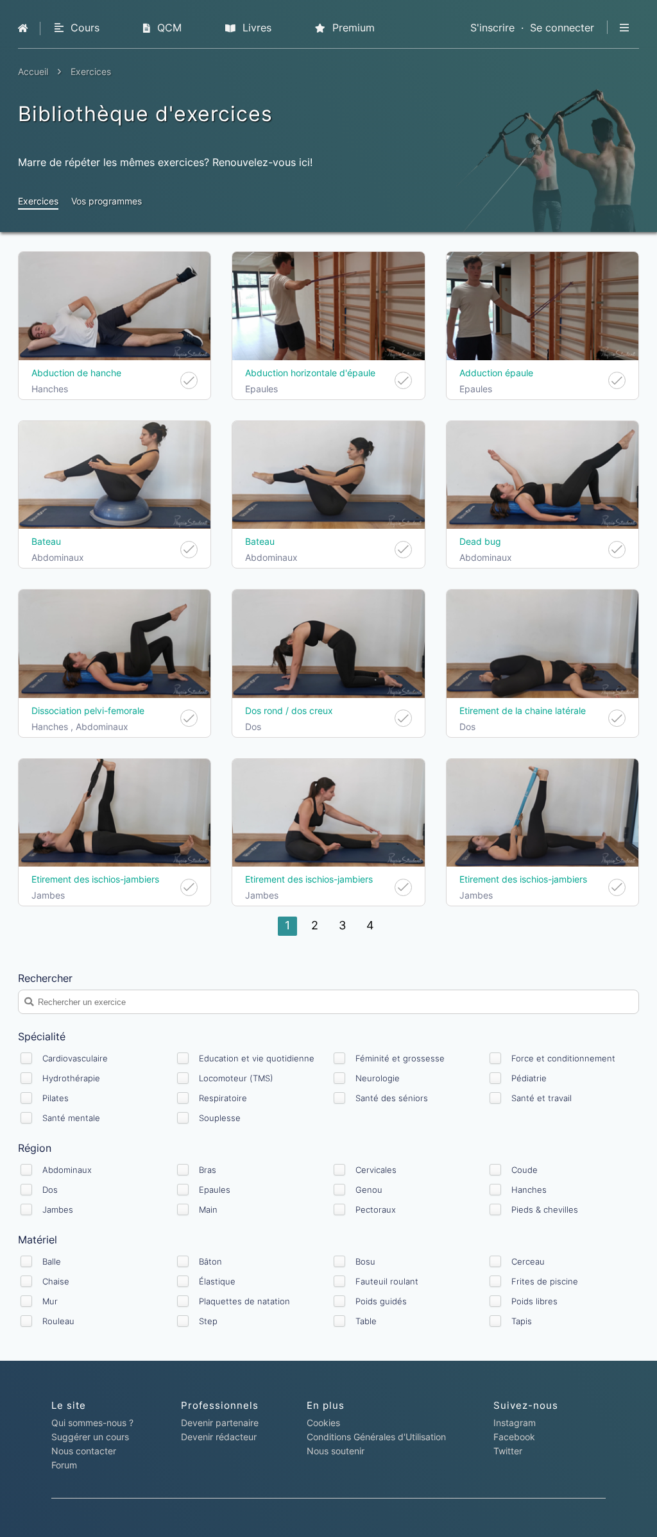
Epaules (214, 1189)
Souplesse (220, 1118)
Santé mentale (71, 1118)
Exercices (38, 200)
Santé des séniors (391, 1098)
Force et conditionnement (563, 1058)
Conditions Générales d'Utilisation (376, 1436)
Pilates (55, 1098)
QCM (168, 27)
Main (208, 1209)
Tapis (521, 1321)
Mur (50, 1301)
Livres (255, 27)
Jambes (57, 1209)
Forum (64, 1464)
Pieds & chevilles (544, 1209)
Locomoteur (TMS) (236, 1078)
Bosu (365, 1261)
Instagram (514, 1422)
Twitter (507, 1450)
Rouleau (58, 1321)
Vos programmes (106, 200)
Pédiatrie (529, 1078)
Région (34, 1148)
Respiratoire (223, 1098)
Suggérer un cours (90, 1436)
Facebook (514, 1436)
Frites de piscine (544, 1281)
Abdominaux (67, 1170)
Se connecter (562, 27)
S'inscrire (492, 27)
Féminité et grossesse (400, 1058)
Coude (524, 1170)
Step (208, 1321)
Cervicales (376, 1170)
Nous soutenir (335, 1450)
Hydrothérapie (71, 1078)
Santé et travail (541, 1098)
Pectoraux (375, 1209)
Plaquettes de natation (244, 1301)
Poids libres (534, 1301)
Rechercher (45, 978)
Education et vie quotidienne (256, 1058)
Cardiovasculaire (75, 1058)
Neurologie (377, 1078)
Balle (51, 1261)
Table (366, 1321)
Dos (50, 1189)
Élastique (217, 1281)
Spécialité (41, 1036)
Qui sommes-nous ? (92, 1422)
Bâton (210, 1261)
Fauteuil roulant (386, 1281)
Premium (352, 27)
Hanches (529, 1189)
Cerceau (528, 1261)
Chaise (55, 1281)
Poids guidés (381, 1301)
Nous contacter (83, 1450)
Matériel (37, 1239)
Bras (207, 1170)
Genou (368, 1189)
